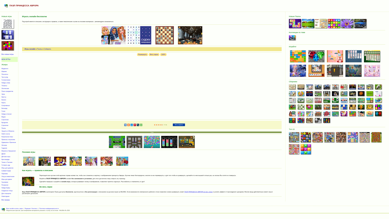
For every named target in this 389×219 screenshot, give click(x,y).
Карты (4, 102)
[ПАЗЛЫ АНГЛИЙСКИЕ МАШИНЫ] (360, 24)
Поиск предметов (7, 91)
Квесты (4, 97)
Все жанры (6, 200)
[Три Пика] (352, 101)
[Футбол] (318, 94)
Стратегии (5, 125)
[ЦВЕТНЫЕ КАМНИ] (306, 149)
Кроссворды (6, 159)
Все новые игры (8, 54)
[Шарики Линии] (361, 87)
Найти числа (6, 134)
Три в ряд (5, 77)
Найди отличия (7, 114)
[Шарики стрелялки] (352, 87)
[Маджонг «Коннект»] (301, 87)
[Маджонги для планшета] (309, 87)
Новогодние (5, 196)
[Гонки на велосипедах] (335, 87)
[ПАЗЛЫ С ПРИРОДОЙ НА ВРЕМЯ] (45, 161)
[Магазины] (326, 108)
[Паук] (318, 101)
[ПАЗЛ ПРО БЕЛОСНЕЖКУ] (76, 161)
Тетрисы (4, 85)
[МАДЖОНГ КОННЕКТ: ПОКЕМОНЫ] (364, 137)
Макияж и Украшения (9, 151)
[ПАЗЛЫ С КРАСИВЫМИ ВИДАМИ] (308, 24)
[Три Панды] (301, 101)
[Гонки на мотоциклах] (318, 87)
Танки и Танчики (7, 162)
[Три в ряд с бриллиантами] (301, 121)
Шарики (4, 71)
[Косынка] (326, 101)
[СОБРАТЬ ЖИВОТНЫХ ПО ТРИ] (321, 24)
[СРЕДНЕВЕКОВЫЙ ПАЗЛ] (334, 24)
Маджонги (5, 68)
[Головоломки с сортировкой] (326, 121)
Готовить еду (6, 165)
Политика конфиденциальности (49, 208)
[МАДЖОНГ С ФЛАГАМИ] (294, 149)
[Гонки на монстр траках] (326, 87)
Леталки (4, 145)
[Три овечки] (309, 101)
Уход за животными (8, 176)
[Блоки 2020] (352, 114)
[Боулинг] (326, 94)
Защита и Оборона (8, 131)
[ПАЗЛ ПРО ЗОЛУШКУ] (92, 161)
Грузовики (5, 182)
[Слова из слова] (292, 121)
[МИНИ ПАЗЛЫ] (347, 24)
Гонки (3, 111)
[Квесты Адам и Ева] (369, 108)
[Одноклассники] (128, 125)
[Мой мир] (131, 125)
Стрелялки (5, 119)
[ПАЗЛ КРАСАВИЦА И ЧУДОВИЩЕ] (61, 161)
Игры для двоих (7, 179)
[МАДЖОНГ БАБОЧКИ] (294, 137)
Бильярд (4, 108)
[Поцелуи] (361, 114)
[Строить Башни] (318, 114)
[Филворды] (335, 114)
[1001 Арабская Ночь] (292, 114)
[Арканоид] (309, 94)
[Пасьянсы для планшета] (361, 101)
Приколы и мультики (8, 139)
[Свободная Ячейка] (335, 101)
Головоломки (6, 80)
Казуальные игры (7, 136)
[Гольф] (344, 94)
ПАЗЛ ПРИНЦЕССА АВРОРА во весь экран (198, 192)
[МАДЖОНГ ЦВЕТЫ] (306, 137)
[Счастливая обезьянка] (361, 108)
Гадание (4, 148)
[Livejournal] (138, 125)
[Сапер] (292, 101)
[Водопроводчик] (326, 114)
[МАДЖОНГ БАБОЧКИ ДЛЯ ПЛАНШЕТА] (376, 137)
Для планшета (6, 193)
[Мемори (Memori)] (344, 108)
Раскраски (5, 185)
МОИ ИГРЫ (6, 59)
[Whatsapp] (141, 125)
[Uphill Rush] (378, 101)
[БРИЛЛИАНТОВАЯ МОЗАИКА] (295, 24)
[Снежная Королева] (309, 114)
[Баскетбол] (361, 94)
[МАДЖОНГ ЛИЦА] (341, 137)
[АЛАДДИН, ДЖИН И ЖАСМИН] (30, 161)
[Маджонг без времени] (344, 87)
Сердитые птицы (7, 190)
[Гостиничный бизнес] (292, 94)
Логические (5, 88)
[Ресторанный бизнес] (301, 94)
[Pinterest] (135, 125)
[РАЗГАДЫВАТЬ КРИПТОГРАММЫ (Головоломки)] (8, 35)
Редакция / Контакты (31, 208)
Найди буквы (6, 188)
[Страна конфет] (378, 108)
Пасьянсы (5, 74)
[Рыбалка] (352, 94)
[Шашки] (352, 108)
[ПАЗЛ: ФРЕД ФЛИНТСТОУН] (107, 161)
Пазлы (39, 49)
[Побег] (309, 121)
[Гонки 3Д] (369, 87)
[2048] (369, 101)
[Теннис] (369, 94)
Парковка (5, 173)
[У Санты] (301, 114)
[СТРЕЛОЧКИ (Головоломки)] (8, 24)
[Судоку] (378, 94)
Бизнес (4, 100)
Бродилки (5, 122)
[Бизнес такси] (335, 108)
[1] (155, 125)
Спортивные (6, 105)
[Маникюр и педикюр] (344, 114)
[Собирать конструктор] (292, 38)
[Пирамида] (344, 101)
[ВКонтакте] (125, 125)
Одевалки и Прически (9, 142)
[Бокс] (335, 94)
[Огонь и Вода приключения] (378, 114)
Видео (4, 117)
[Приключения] (318, 121)
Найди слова (6, 83)
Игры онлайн (30, 49)
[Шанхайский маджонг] (292, 87)
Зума (3, 94)
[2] (155, 125)
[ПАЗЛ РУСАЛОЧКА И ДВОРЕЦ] (123, 161)
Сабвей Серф (6, 171)
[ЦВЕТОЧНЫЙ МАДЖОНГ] (317, 137)
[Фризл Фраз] (309, 108)
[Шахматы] (301, 108)
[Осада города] (318, 108)
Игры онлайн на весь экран (14, 208)
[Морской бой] (369, 114)
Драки (3, 154)
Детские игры (6, 156)
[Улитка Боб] (292, 108)
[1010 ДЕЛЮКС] (353, 137)
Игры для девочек (7, 168)
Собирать (47, 49)
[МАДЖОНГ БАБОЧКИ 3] (329, 137)
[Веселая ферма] (378, 87)
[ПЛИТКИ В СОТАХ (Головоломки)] (8, 46)
